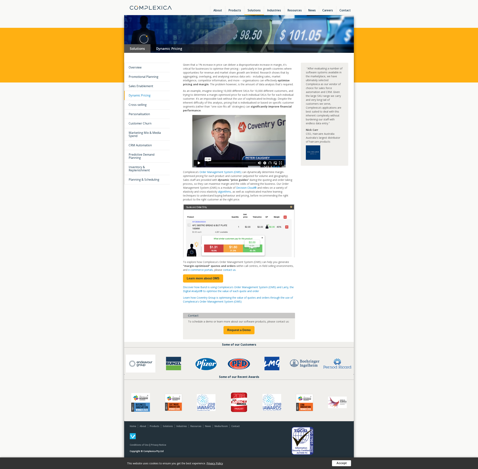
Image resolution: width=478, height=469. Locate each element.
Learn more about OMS (203, 278)
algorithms (224, 191)
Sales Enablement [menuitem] (141, 86)
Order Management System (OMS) (220, 172)
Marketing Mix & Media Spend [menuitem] (145, 134)
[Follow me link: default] (133, 438)
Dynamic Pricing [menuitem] (139, 95)
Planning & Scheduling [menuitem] (144, 179)
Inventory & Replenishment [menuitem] (139, 168)
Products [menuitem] (235, 10)
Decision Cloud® (246, 187)
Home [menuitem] (133, 426)
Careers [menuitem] (327, 10)
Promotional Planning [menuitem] (143, 77)
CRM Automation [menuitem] (140, 145)
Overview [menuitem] (135, 67)
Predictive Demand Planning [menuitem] (141, 156)
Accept (341, 463)
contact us (229, 270)
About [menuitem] (217, 10)
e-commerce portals (200, 270)
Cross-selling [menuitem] (138, 105)
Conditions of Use (139, 444)
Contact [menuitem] (345, 10)
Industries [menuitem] (274, 10)
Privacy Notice (158, 444)
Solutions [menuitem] (254, 10)
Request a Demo (239, 330)
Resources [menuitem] (295, 10)
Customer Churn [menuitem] (140, 123)
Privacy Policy (215, 463)
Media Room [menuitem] (221, 426)
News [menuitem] (312, 10)
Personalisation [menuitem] (139, 114)
